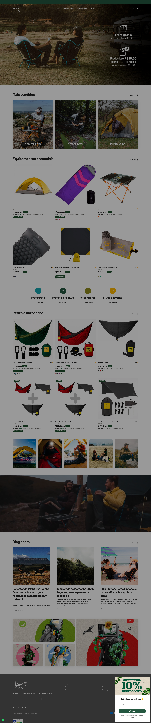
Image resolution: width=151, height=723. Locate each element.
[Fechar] (146, 680)
